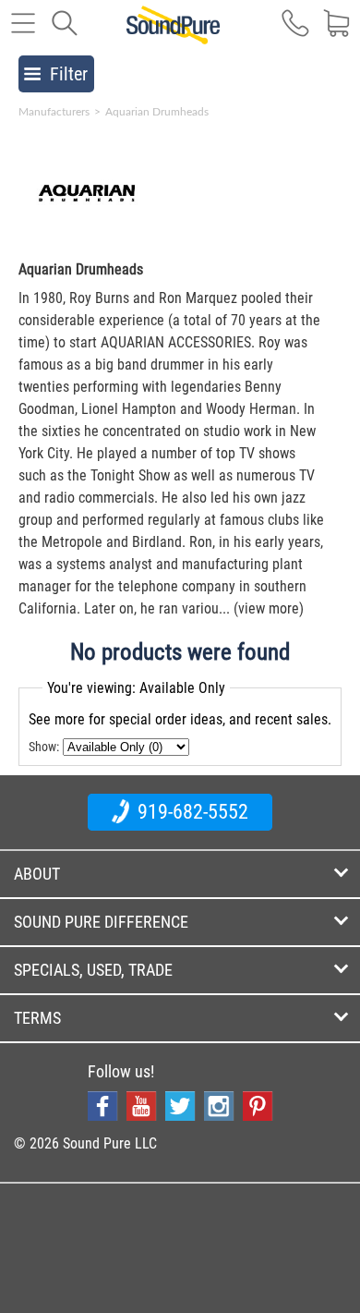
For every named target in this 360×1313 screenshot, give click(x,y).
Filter (69, 74)
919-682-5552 (190, 811)
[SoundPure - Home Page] (173, 34)
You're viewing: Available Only (136, 688)
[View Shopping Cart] (337, 32)
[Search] (64, 32)
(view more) (269, 608)
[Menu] (23, 32)
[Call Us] (295, 32)
